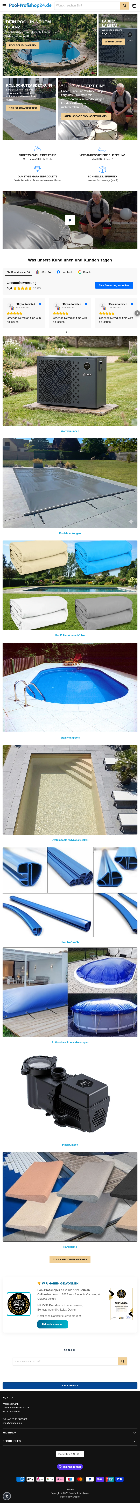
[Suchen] (124, 6)
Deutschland (68, 1454)
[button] (2, 313)
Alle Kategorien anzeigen (70, 1259)
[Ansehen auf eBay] (10, 305)
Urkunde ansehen (52, 1324)
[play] (70, 220)
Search (70, 1489)
